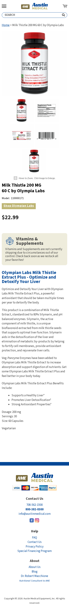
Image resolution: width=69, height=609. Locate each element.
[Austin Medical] (34, 6)
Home (6, 25)
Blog (35, 572)
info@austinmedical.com (35, 514)
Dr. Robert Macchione (34, 578)
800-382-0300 (34, 509)
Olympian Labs (19, 206)
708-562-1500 (34, 505)
